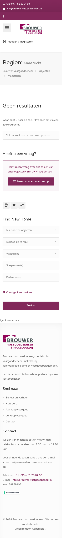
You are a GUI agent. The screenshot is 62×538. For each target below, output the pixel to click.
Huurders (11, 403)
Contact (10, 421)
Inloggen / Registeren (19, 41)
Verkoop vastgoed (16, 415)
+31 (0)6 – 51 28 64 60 (28, 475)
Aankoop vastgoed (17, 409)
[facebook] (4, 16)
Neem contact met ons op (33, 181)
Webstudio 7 (39, 528)
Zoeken (31, 305)
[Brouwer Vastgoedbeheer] (31, 29)
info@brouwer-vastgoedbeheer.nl (24, 8)
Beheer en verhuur (17, 397)
